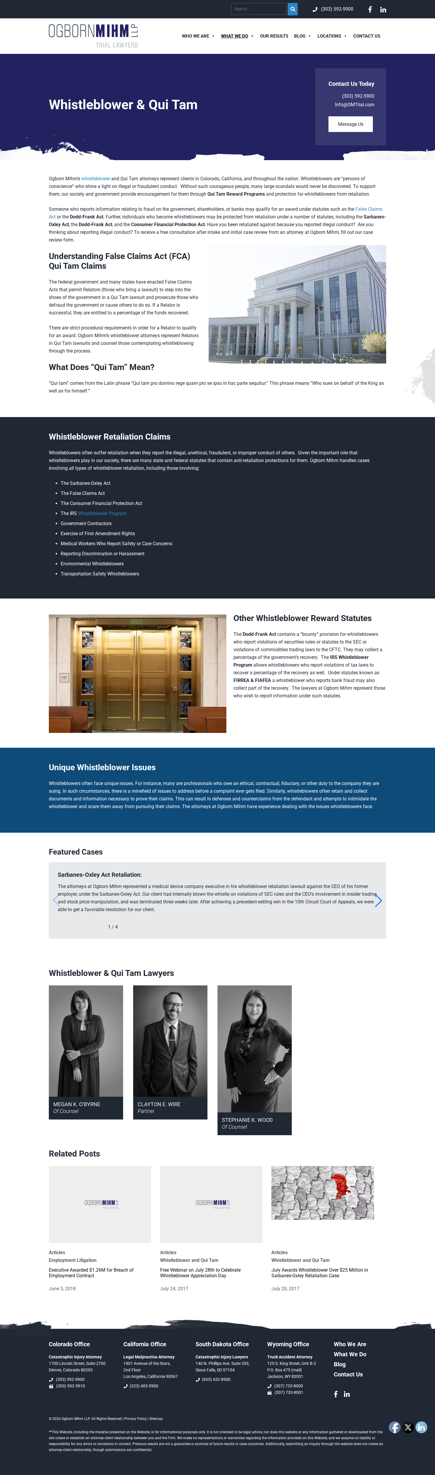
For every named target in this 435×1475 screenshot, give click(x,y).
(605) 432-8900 (216, 1379)
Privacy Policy (135, 1419)
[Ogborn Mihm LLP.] (93, 46)
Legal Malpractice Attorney (149, 1357)
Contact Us (366, 36)
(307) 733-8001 (288, 1392)
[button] (378, 900)
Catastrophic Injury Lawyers (222, 1357)
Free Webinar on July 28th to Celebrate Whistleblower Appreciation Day (200, 1272)
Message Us (350, 124)
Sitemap (156, 1419)
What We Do (234, 36)
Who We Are (195, 36)
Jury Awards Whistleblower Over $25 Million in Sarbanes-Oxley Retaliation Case (319, 1272)
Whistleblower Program (102, 513)
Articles (57, 1252)
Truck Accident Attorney (289, 1357)
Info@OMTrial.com (354, 104)
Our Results (274, 36)
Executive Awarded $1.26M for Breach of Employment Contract (91, 1272)
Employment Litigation (72, 1260)
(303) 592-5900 (336, 9)
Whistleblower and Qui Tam (189, 1260)
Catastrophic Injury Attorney (75, 1357)
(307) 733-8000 (288, 1386)
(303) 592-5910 (69, 1386)
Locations (329, 36)
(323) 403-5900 (143, 1386)
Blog (299, 36)
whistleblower (95, 178)
